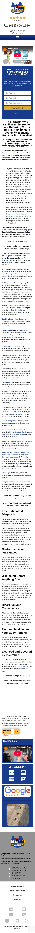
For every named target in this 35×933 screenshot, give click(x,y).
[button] (17, 37)
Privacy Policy (17, 886)
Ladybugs (5, 382)
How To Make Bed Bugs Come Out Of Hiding (15, 858)
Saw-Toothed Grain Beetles (18, 432)
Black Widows (16, 441)
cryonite (24, 216)
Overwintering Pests (9, 421)
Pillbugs (19, 409)
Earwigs (5, 355)
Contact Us (17, 895)
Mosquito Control (8, 482)
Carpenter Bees (21, 330)
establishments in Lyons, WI (22, 360)
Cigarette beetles (25, 305)
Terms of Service (17, 891)
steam (16, 216)
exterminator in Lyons (18, 373)
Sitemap (17, 899)
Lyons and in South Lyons (10, 276)
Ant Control (6, 269)
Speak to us (9, 676)
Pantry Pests (6, 430)
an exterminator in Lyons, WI (11, 559)
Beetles (4, 305)
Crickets (13, 409)
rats (8, 400)
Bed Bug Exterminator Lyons (15, 142)
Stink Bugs (6, 473)
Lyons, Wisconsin (23, 666)
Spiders (4, 441)
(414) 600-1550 (21, 241)
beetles (19, 308)
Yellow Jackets (20, 452)
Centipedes (27, 409)
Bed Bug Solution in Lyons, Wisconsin (17, 131)
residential (13, 355)
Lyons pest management (15, 414)
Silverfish (5, 412)
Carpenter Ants (7, 330)
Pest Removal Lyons (18, 310)
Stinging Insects (7, 452)
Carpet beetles (13, 305)
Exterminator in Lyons (9, 321)
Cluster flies (16, 412)
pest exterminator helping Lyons (20, 230)
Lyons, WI (14, 436)
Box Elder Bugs (7, 319)
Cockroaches (6, 346)
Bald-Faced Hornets (13, 455)
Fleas (4, 369)
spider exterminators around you (19, 445)
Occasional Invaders (9, 407)
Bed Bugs (5, 283)
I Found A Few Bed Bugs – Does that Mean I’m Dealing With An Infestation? (16, 862)
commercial (24, 355)
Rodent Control (7, 391)
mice (14, 400)
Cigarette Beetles (19, 434)
